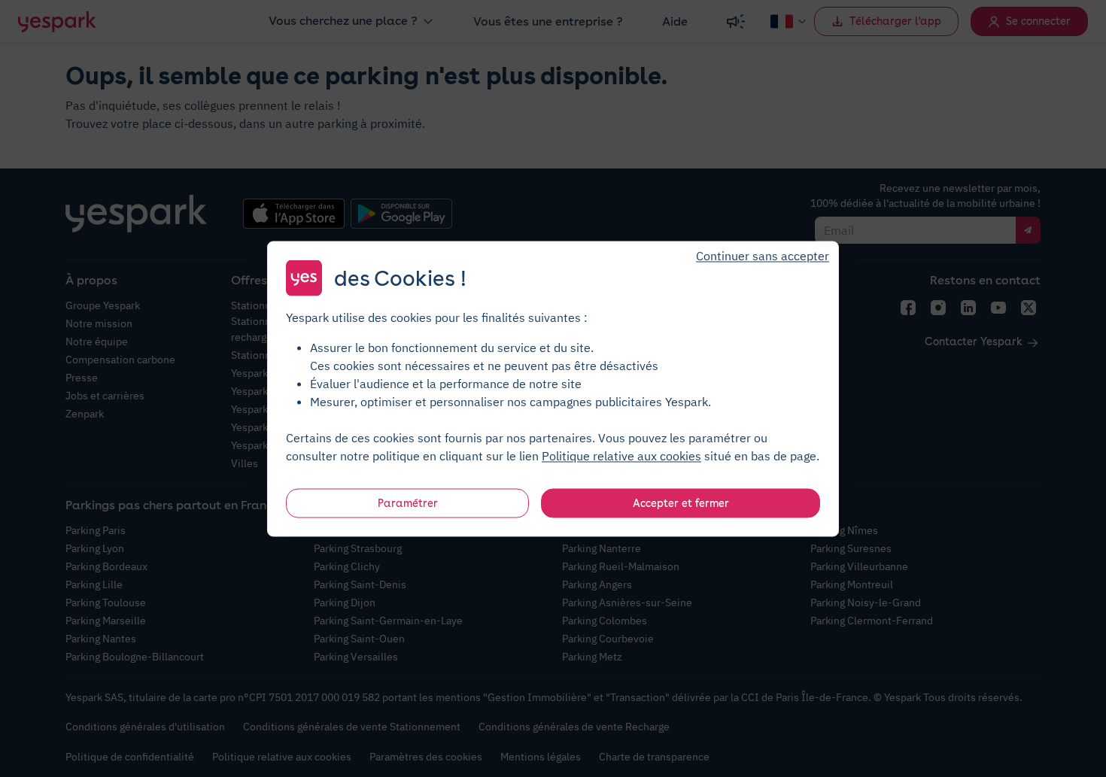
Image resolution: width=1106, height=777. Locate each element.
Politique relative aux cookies (621, 455)
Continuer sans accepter (762, 255)
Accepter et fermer (681, 502)
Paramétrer (408, 502)
